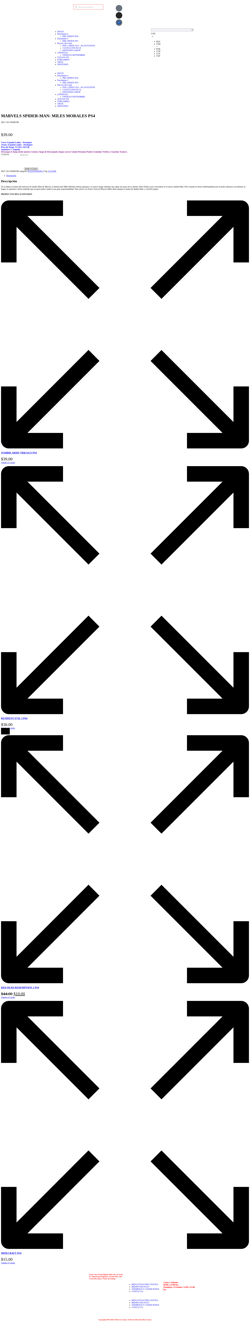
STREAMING (63, 60)
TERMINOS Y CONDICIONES (145, 1289)
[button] (75, 69)
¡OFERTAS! (62, 53)
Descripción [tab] (11, 176)
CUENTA (5, 154)
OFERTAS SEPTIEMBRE (74, 55)
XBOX (60, 62)
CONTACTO (137, 1291)
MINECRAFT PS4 (11, 1253)
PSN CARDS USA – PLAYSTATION (79, 46)
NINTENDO (62, 64)
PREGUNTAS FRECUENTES (145, 1284)
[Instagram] (119, 15)
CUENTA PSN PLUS (72, 48)
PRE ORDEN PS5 (70, 41)
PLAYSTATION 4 (35, 171)
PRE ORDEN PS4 (70, 36)
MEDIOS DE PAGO (140, 1287)
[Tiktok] (119, 8)
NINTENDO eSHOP (71, 50)
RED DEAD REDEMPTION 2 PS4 (20, 987)
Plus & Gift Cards (64, 43)
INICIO (60, 31)
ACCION (52, 171)
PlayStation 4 (62, 34)
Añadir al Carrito (31, 169)
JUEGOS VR (63, 57)
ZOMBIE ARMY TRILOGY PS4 (19, 452)
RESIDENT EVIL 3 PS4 (14, 718)
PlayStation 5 (62, 39)
